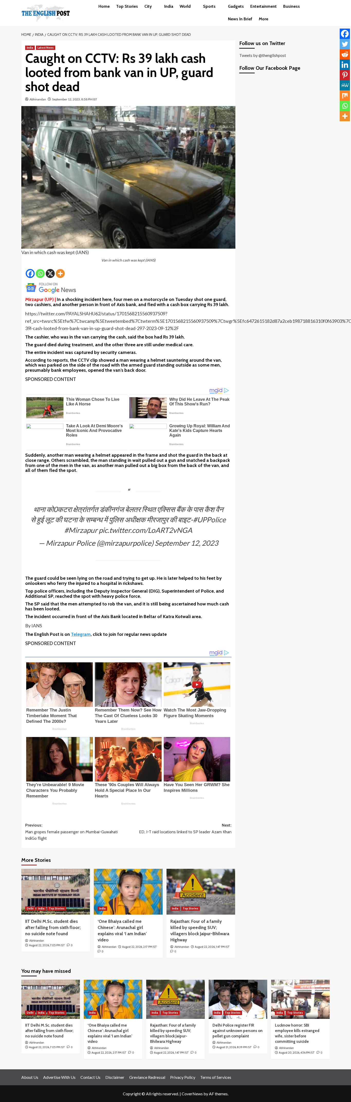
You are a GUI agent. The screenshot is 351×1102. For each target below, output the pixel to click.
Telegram (81, 634)
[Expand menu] (155, 7)
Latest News (46, 47)
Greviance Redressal (147, 1077)
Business (291, 6)
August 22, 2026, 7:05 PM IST (47, 945)
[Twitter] (345, 44)
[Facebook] (30, 273)
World (185, 6)
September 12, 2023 (186, 543)
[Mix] (345, 95)
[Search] (326, 6)
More (263, 18)
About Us (29, 1077)
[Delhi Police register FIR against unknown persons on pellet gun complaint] (238, 999)
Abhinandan (38, 99)
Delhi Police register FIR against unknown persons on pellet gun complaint (238, 1030)
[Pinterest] (345, 75)
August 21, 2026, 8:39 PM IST (234, 1047)
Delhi (30, 908)
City (148, 6)
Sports (209, 6)
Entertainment (263, 6)
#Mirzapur (80, 530)
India (168, 6)
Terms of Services (215, 1077)
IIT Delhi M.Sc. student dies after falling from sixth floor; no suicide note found (53, 927)
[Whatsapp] (40, 273)
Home (104, 6)
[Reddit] (345, 54)
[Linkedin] (345, 64)
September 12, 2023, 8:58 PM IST (74, 99)
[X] (50, 273)
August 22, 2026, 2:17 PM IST (139, 947)
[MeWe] (345, 85)
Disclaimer (114, 1077)
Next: (185, 828)
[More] (60, 273)
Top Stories (127, 6)
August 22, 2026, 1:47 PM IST (212, 947)
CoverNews (192, 1093)
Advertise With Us (59, 1077)
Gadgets (236, 6)
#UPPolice (209, 519)
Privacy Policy (182, 1077)
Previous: (71, 832)
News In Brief (240, 18)
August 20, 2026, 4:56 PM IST (297, 1052)
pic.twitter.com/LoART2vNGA (145, 530)
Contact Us (90, 1077)
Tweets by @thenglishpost (262, 55)
